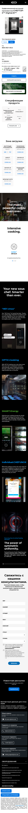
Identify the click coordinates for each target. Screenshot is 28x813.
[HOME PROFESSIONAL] (14, 2)
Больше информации (20, 805)
